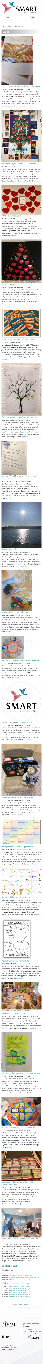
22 (15, 1266)
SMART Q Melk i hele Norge (21, 1304)
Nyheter (15, 26)
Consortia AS (10, 1349)
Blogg (9, 26)
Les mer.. (21, 106)
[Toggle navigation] (8, 17)
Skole (21, 26)
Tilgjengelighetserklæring (29, 1333)
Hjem (3, 26)
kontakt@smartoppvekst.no (34, 1331)
